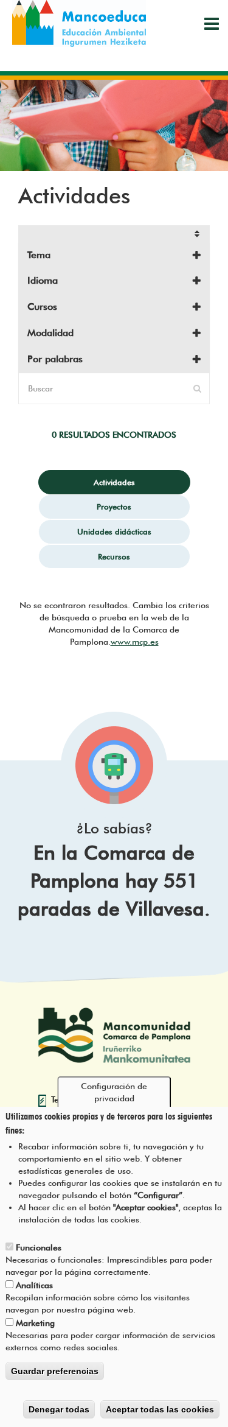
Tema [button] (38, 255)
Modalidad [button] (50, 332)
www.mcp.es (135, 642)
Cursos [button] (42, 306)
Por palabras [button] (55, 359)
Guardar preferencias (54, 1371)
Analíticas (34, 1285)
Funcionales (38, 1247)
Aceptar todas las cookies (160, 1409)
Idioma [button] (42, 280)
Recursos (114, 556)
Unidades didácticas (114, 531)
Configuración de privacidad (114, 1092)
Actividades (114, 482)
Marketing (35, 1323)
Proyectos (114, 506)
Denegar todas (59, 1409)
